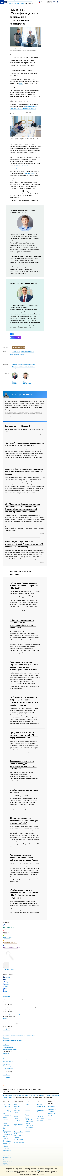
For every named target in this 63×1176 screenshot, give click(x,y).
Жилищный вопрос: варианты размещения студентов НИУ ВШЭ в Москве (24, 444)
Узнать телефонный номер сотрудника (13, 1014)
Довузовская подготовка (17, 1107)
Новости (42, 1095)
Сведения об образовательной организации (7, 1150)
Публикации (40, 1120)
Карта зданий (6, 1064)
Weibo (6, 986)
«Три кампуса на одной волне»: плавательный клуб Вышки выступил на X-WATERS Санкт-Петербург (24, 544)
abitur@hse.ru (6, 1030)
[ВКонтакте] (11, 334)
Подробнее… (17, 416)
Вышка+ (16, 1116)
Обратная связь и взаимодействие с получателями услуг (19, 1141)
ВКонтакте (7, 977)
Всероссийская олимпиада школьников (17, 354)
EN (50, 1)
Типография (39, 1114)
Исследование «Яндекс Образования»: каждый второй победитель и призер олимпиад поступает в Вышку (24, 665)
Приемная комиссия (8, 1021)
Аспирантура (17, 1122)
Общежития (6, 1037)
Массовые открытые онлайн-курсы (52, 1117)
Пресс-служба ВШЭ (8, 1068)
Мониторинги (29, 1112)
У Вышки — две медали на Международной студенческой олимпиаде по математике (23, 624)
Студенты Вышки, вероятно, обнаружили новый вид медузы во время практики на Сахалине (24, 471)
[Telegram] (13, 334)
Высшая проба (29, 173)
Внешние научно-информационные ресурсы (30, 1129)
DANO (21, 83)
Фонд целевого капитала (7, 1131)
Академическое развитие (29, 1122)
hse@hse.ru (6, 1018)
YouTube (7, 979)
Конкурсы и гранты (30, 1125)
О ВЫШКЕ (6, 1102)
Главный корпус (7, 996)
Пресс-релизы (6, 1077)
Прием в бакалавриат (17, 1113)
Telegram (7, 982)
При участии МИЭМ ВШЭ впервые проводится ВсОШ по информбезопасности (24, 735)
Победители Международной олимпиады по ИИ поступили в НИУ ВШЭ (24, 585)
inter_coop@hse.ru (8, 1061)
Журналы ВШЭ (40, 1118)
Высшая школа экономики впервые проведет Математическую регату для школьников (23, 765)
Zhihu (6, 989)
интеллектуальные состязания (17, 357)
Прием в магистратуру (17, 1119)
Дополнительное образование (18, 1125)
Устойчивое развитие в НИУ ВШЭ (7, 1111)
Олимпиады (17, 1110)
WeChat (7, 984)
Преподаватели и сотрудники (7, 1116)
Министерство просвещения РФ (52, 1112)
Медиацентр (40, 1116)
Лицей (15, 1104)
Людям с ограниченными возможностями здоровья (7, 1156)
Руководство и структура (6, 1107)
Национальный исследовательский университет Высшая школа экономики (20, 1095)
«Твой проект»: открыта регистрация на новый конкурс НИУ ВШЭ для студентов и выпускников (24, 894)
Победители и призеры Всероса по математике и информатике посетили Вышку (24, 858)
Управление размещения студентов (12, 1040)
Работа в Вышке (6, 1165)
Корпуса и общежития (6, 1120)
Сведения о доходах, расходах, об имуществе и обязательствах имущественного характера (7, 1142)
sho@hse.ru (6, 1044)
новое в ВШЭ (16, 351)
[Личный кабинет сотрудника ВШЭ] (57, 2)
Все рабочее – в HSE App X (17, 425)
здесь (38, 1169)
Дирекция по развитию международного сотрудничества (18, 1059)
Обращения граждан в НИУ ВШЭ (6, 1127)
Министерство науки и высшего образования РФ (52, 1108)
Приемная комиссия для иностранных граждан (9, 1048)
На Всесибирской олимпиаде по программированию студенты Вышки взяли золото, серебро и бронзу (24, 701)
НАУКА (28, 1102)
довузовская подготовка (27, 351)
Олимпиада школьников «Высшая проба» (23, 364)
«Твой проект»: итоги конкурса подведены (24, 791)
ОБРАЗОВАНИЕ (18, 1102)
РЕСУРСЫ (39, 1102)
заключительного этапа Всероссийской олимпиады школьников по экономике (25, 108)
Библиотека (39, 1104)
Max (6, 991)
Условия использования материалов (12, 1080)
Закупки (5, 1123)
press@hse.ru (6, 1074)
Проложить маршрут (8, 1066)
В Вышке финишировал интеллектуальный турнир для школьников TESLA (24, 820)
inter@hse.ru (6, 1053)
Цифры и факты (6, 1104)
